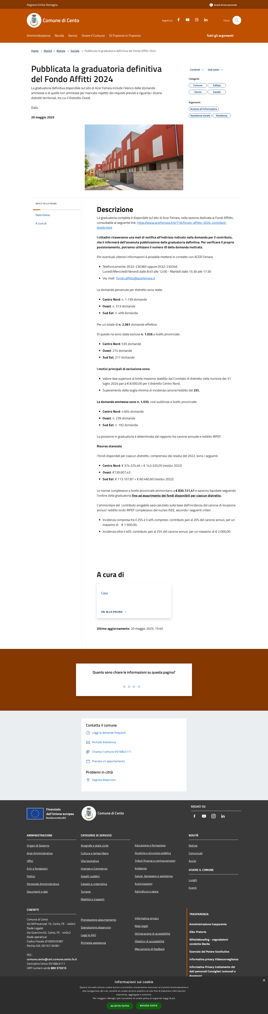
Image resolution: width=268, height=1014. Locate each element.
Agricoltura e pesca (146, 891)
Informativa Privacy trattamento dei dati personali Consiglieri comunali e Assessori (212, 971)
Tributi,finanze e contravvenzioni (155, 860)
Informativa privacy (147, 918)
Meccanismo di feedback (150, 949)
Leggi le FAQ (88, 935)
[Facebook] (177, 19)
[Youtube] (186, 19)
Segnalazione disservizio (96, 927)
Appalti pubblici (90, 876)
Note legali (141, 926)
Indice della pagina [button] (46, 203)
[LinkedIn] (204, 19)
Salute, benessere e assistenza (154, 876)
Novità (48, 51)
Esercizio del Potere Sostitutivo (209, 951)
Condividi (195, 70)
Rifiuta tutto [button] (148, 1005)
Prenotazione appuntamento (98, 920)
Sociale (75, 51)
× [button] (264, 980)
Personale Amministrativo (43, 884)
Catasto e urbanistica (94, 884)
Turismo (86, 891)
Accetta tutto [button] (120, 1005)
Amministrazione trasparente (208, 924)
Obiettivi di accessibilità (149, 941)
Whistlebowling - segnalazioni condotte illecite (208, 941)
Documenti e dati (37, 891)
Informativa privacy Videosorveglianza (213, 959)
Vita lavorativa (90, 861)
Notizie (61, 51)
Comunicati (196, 853)
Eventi (193, 888)
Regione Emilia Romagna (42, 5)
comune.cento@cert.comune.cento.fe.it (52, 959)
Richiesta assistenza (93, 943)
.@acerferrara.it (135, 278)
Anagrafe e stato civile (94, 845)
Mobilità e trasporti (92, 899)
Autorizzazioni (143, 884)
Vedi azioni (214, 70)
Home (34, 51)
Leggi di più (169, 998)
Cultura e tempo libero (94, 853)
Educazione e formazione (150, 845)
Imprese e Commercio (94, 868)
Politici (31, 876)
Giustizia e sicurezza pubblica (153, 853)
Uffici (30, 861)
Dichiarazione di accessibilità (152, 933)
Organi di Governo (38, 845)
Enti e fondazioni (37, 868)
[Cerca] (236, 20)
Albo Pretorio (197, 932)
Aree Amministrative (40, 853)
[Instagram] (195, 19)
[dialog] (134, 995)
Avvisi (192, 861)
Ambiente (141, 868)
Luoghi (193, 880)
